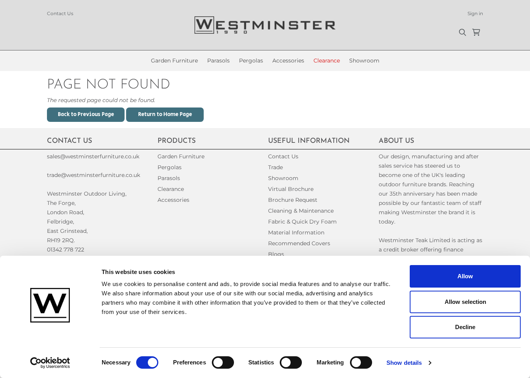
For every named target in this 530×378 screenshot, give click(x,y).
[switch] (223, 362)
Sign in (475, 13)
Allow (465, 276)
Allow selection (465, 301)
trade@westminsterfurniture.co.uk (93, 175)
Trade (275, 167)
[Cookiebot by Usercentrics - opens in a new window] (50, 363)
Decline (465, 327)
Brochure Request (292, 199)
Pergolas (251, 60)
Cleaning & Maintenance (301, 210)
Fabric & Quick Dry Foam (302, 221)
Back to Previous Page (86, 114)
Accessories (288, 60)
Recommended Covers (299, 243)
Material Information (296, 232)
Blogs (276, 254)
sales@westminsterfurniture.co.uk (93, 156)
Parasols (218, 60)
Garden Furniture (174, 60)
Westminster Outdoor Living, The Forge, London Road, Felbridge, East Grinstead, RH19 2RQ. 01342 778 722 (86, 221)
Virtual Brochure (290, 189)
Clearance (326, 60)
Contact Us (60, 13)
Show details (404, 362)
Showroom (364, 60)
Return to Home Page (165, 114)
